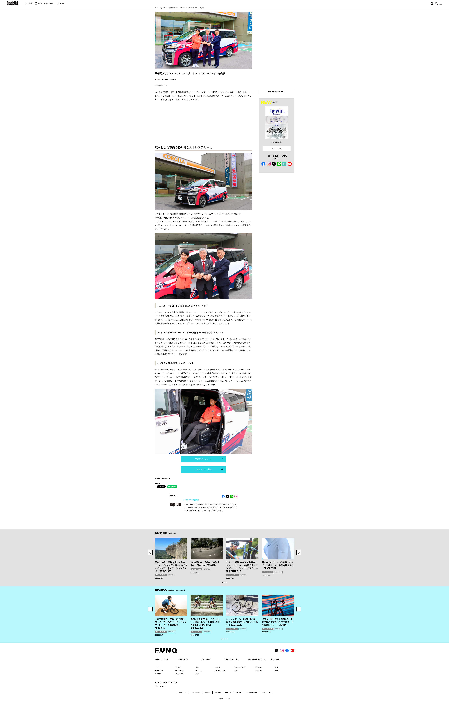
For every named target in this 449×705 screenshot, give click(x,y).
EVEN (276, 667)
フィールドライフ (240, 667)
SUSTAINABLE (257, 659)
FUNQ (157, 667)
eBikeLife (158, 673)
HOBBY (205, 659)
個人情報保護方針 (251, 692)
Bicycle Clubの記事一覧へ (276, 91)
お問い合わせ (195, 692)
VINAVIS (217, 667)
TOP (156, 8)
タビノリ (197, 673)
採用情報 (228, 692)
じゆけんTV (258, 670)
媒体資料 (218, 692)
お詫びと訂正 (266, 692)
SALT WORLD (258, 667)
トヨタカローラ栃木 (203, 469)
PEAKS (197, 667)
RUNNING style (179, 670)
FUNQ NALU (198, 670)
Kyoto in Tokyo (179, 673)
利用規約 (238, 692)
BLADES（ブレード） (221, 670)
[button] (150, 552)
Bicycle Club (163, 8)
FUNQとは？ (182, 692)
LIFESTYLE (231, 659)
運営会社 (207, 692)
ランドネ (177, 667)
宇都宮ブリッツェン (203, 459)
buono (276, 670)
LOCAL (275, 659)
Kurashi (162, 686)
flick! (235, 670)
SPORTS (171, 575)
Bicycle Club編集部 (191, 500)
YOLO (157, 686)
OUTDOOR (161, 659)
